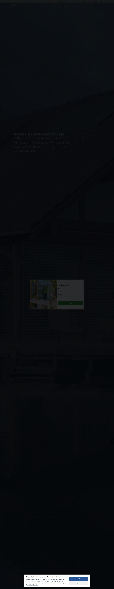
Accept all (78, 578)
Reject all (78, 583)
